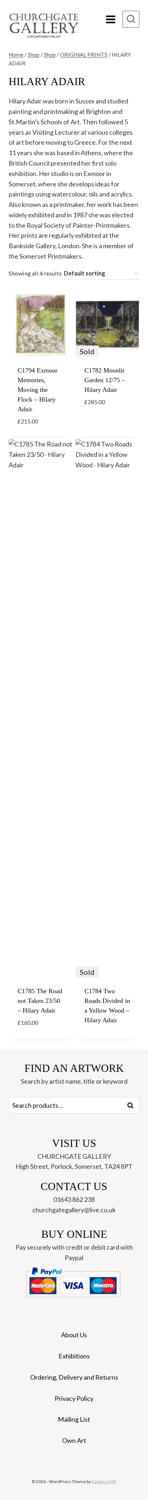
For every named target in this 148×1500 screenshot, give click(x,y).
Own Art (74, 1440)
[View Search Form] (130, 19)
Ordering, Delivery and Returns (74, 1377)
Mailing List (74, 1419)
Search (132, 1105)
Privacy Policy (74, 1398)
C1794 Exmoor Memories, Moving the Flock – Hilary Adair (37, 390)
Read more (100, 423)
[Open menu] (110, 19)
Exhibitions (74, 1356)
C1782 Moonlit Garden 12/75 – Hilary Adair (104, 380)
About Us (74, 1335)
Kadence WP (104, 1481)
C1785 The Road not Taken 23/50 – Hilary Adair (40, 1000)
